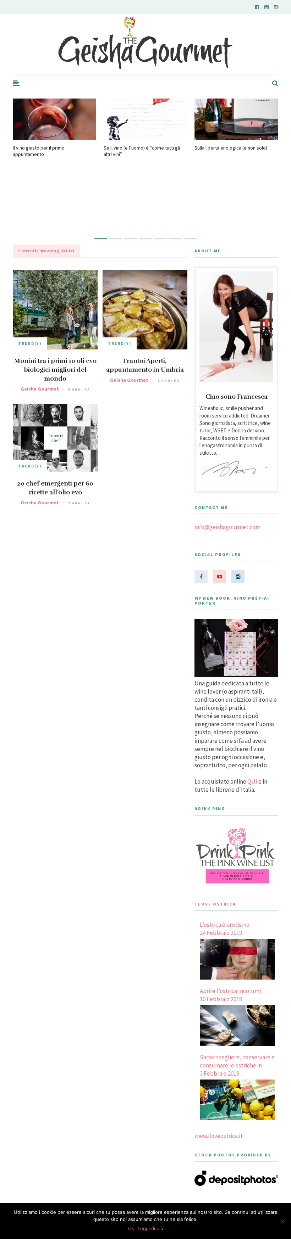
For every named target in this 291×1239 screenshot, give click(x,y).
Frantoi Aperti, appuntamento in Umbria (145, 365)
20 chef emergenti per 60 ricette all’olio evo (55, 488)
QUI (252, 781)
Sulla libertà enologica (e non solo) (230, 148)
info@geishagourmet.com (227, 527)
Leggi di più (150, 1228)
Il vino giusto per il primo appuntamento (39, 151)
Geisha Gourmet (40, 389)
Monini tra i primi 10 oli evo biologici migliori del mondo (55, 369)
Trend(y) (30, 343)
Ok (131, 1228)
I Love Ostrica (215, 904)
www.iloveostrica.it (218, 1136)
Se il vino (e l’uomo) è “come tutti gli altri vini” (142, 151)
